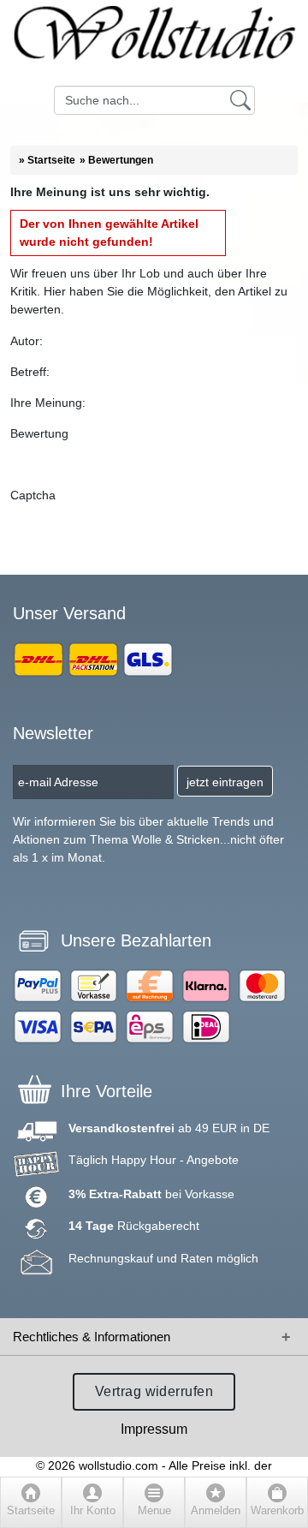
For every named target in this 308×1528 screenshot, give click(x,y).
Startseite (31, 1511)
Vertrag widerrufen (154, 1391)
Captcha (33, 495)
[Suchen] (240, 99)
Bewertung (39, 433)
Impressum (154, 1429)
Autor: (26, 341)
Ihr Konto (93, 1511)
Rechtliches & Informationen (91, 1336)
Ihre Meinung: (48, 402)
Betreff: (30, 372)
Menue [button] (154, 1511)
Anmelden (215, 1511)
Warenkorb (277, 1511)
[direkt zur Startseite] (154, 42)
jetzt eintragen (225, 782)
